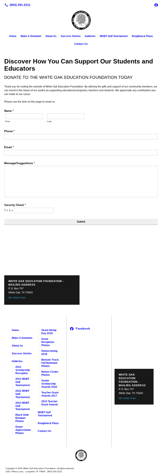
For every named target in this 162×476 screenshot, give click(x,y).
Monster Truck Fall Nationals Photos (50, 363)
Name (9, 110)
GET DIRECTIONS (17, 298)
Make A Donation (31, 36)
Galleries (90, 36)
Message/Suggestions (19, 163)
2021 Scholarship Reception (22, 370)
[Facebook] (156, 5)
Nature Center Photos (49, 373)
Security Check (15, 205)
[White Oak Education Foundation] (81, 455)
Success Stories (71, 36)
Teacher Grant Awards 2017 (49, 394)
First (7, 121)
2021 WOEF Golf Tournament (22, 382)
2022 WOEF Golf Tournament (22, 394)
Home (12, 36)
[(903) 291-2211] (16, 5)
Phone (9, 131)
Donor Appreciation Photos (23, 430)
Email (9, 147)
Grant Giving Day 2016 (48, 332)
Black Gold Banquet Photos (21, 418)
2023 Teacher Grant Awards (49, 403)
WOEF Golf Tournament (114, 36)
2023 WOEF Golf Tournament (22, 406)
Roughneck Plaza (142, 36)
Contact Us (81, 43)
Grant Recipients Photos (47, 342)
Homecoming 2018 (49, 352)
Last (49, 121)
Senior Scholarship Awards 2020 (49, 383)
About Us (51, 36)
